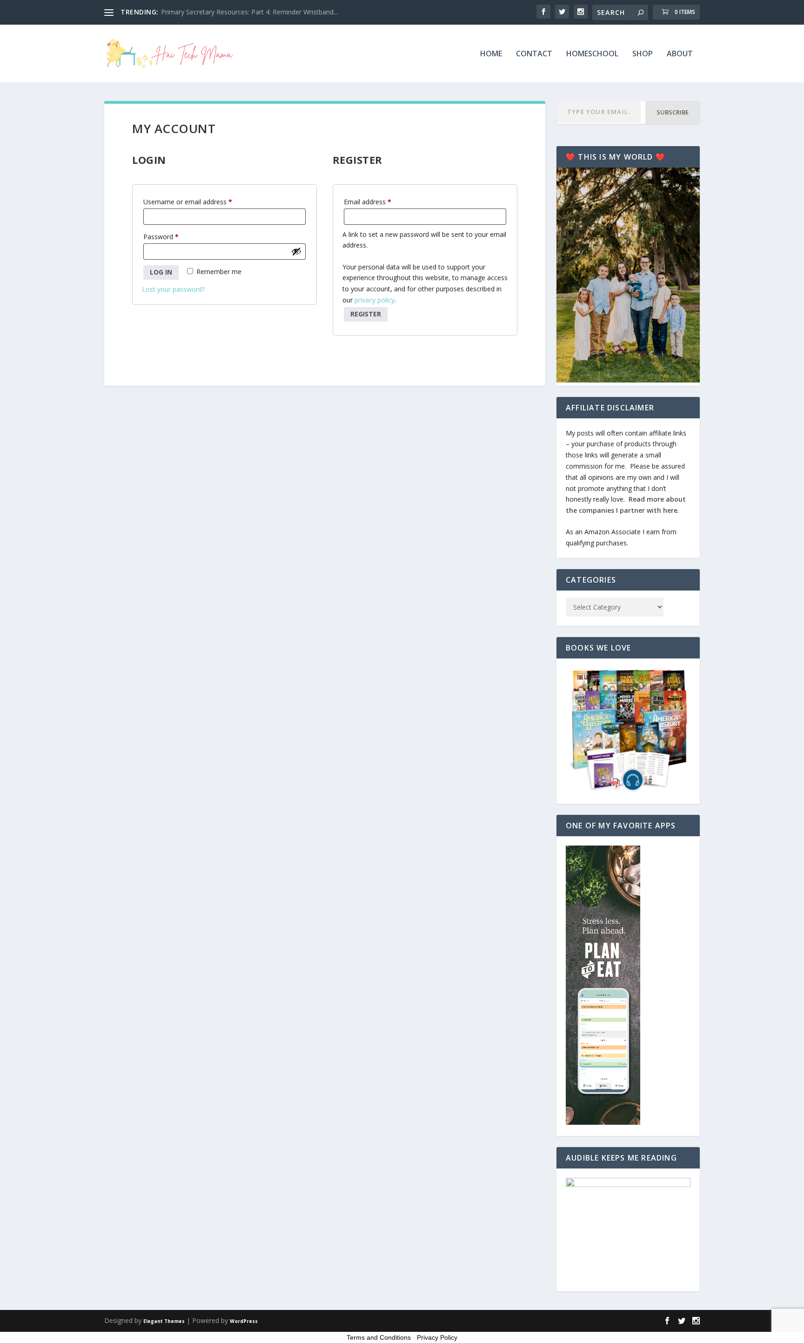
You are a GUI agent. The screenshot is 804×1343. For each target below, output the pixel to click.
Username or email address (200, 201)
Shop (642, 54)
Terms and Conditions (379, 1337)
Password (174, 236)
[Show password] (296, 251)
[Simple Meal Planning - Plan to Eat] (603, 1122)
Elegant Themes (164, 1321)
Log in (161, 272)
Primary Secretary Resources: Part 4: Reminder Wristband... (249, 11)
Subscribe (673, 112)
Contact (534, 54)
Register (365, 313)
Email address (380, 201)
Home (491, 54)
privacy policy (375, 299)
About (680, 54)
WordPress (244, 1321)
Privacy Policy (437, 1337)
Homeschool (592, 54)
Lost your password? (173, 289)
